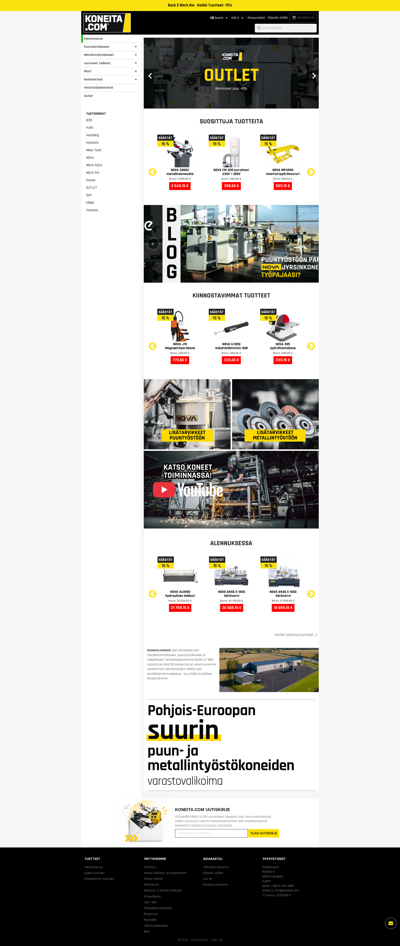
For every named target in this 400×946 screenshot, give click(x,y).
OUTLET (91, 187)
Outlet (88, 96)
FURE (89, 127)
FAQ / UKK (150, 902)
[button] (157, 73)
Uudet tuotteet (94, 873)
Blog (146, 931)
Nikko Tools (93, 150)
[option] (231, 73)
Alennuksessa (93, 38)
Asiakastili (212, 858)
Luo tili (207, 879)
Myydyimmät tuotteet (99, 879)
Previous (150, 170)
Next (308, 170)
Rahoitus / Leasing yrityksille (163, 890)
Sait (89, 195)
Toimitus (149, 867)
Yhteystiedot (256, 18)
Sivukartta (151, 914)
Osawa (90, 180)
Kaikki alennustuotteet (297, 634)
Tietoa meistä (153, 879)
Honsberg (92, 135)
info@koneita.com (287, 890)
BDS (89, 120)
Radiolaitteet (93, 79)
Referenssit (151, 884)
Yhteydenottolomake (158, 908)
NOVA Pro (92, 172)
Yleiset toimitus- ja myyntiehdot (165, 873)
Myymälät (150, 920)
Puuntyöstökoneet (96, 47)
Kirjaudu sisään (278, 17)
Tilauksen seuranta (216, 867)
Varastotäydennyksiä (98, 87)
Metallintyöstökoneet (99, 55)
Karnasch (92, 142)
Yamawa (92, 210)
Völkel (90, 202)
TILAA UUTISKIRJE (263, 833)
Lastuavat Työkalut (97, 63)
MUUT (88, 71)
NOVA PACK (94, 165)
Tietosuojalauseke (156, 926)
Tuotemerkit (96, 113)
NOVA (90, 157)
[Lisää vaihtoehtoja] (391, 923)
